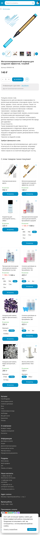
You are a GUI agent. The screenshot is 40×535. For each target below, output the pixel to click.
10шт (24, 377)
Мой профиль (5, 463)
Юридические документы (9, 453)
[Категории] (2, 3)
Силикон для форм (7, 404)
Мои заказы (5, 461)
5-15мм (11, 377)
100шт (30, 377)
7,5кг (29, 235)
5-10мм (11, 330)
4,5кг (24, 235)
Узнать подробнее (10, 529)
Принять (32, 529)
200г (24, 281)
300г (24, 232)
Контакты (4, 433)
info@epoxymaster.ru (7, 489)
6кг (33, 281)
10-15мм (5, 380)
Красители (4, 418)
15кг (24, 238)
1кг (29, 281)
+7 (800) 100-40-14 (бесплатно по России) (8, 477)
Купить (19, 79)
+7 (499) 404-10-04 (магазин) (6, 481)
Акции (3, 443)
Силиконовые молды (7, 411)
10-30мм (5, 334)
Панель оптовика (6, 468)
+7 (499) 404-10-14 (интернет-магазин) (7, 485)
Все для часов (5, 416)
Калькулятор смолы (7, 448)
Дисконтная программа (8, 446)
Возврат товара (6, 428)
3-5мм (5, 330)
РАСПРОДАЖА (5, 399)
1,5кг (34, 232)
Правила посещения (7, 431)
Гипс (2, 408)
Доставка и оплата (7, 441)
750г (29, 232)
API (2, 466)
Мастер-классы (6, 451)
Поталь (3, 420)
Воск (2, 406)
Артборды (4, 413)
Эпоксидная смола (7, 401)
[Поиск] (33, 3)
